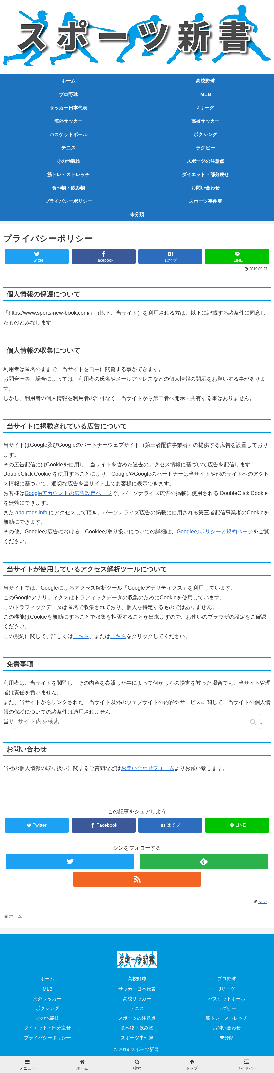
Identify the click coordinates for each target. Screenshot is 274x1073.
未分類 (227, 1037)
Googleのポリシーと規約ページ (215, 531)
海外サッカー (47, 998)
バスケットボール (226, 998)
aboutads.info (31, 512)
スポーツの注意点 (137, 1018)
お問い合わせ (227, 1027)
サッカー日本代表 (137, 989)
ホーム (47, 978)
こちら (81, 636)
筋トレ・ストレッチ (227, 1018)
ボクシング (47, 1008)
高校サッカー (137, 998)
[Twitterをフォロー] (70, 861)
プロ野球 (226, 978)
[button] (253, 722)
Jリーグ (227, 989)
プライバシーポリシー (47, 1037)
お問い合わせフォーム (147, 768)
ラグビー (226, 1008)
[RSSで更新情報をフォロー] (137, 879)
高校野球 (137, 978)
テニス (137, 1008)
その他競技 (47, 1018)
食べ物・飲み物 (137, 1027)
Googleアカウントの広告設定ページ (68, 493)
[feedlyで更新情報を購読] (204, 861)
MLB (47, 989)
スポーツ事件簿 (137, 1037)
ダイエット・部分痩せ (47, 1027)
